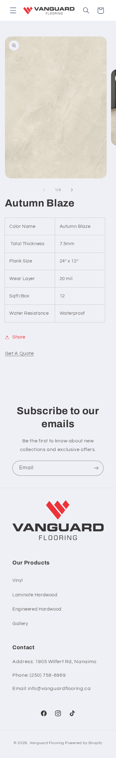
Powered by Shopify (83, 743)
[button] (13, 10)
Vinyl (17, 580)
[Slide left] (44, 190)
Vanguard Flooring (47, 743)
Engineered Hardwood (37, 609)
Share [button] (18, 337)
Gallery (20, 623)
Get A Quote (19, 353)
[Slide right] (72, 190)
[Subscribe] (96, 468)
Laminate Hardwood (35, 595)
